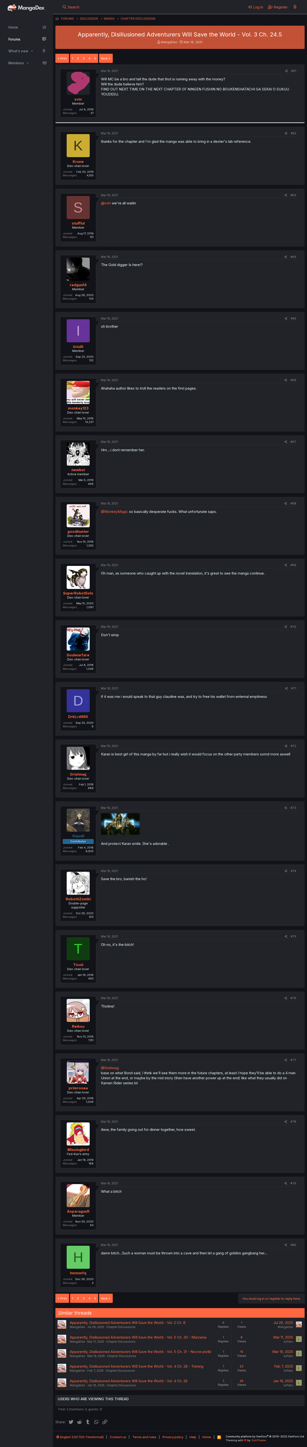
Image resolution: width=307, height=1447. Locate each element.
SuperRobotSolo (78, 593)
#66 (293, 380)
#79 (293, 1183)
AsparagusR (78, 1211)
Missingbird (78, 1149)
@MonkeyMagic (114, 511)
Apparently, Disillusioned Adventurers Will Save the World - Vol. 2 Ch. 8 (127, 1322)
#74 (293, 871)
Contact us (118, 1437)
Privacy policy (173, 1437)
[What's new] (295, 7)
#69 (293, 565)
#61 (293, 71)
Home (13, 27)
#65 (293, 318)
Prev (63, 58)
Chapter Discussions (121, 1327)
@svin (106, 203)
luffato (288, 1341)
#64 (293, 257)
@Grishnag (110, 1068)
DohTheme (259, 1440)
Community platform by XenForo (265, 1436)
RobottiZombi (78, 899)
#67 (293, 442)
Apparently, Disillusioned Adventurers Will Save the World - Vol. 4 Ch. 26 (129, 1381)
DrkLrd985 (78, 716)
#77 (293, 1060)
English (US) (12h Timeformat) (81, 1437)
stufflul (78, 223)
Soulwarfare (78, 655)
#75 (293, 936)
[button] (32, 51)
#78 (293, 1121)
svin (78, 99)
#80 (293, 1245)
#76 (293, 998)
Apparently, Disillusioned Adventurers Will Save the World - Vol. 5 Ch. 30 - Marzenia (138, 1337)
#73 (293, 808)
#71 (293, 688)
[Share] (286, 71)
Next (104, 58)
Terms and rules (144, 1437)
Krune (78, 161)
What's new (18, 51)
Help (192, 1437)
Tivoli (78, 964)
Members (16, 63)
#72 (293, 746)
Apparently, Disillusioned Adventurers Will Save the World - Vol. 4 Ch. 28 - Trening (136, 1366)
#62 (293, 133)
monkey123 (78, 408)
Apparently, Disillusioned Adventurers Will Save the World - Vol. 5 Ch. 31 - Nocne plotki (140, 1351)
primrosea (78, 1088)
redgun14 (78, 285)
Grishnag (78, 774)
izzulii (78, 346)
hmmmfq (78, 1273)
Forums (14, 39)
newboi (78, 470)
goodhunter (78, 531)
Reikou (78, 1026)
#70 (293, 627)
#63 (293, 195)
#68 (293, 503)
